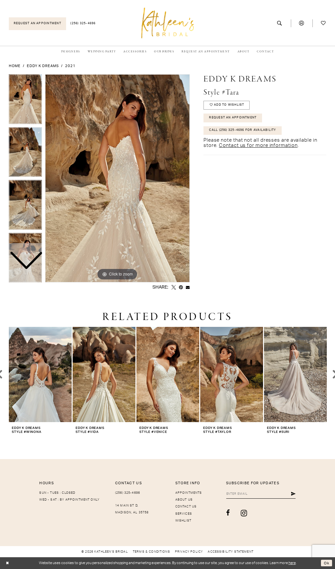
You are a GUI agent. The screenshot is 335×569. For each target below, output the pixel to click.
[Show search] (280, 23)
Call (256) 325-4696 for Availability (242, 130)
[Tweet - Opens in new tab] (173, 287)
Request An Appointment (232, 117)
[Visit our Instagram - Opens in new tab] (244, 513)
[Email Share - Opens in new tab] (188, 288)
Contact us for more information (258, 145)
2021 (70, 66)
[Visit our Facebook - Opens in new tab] (228, 513)
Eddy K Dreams (43, 66)
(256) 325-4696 (127, 492)
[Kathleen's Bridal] (167, 23)
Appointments (188, 492)
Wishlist (183, 520)
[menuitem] (37, 23)
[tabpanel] (117, 178)
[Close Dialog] (7, 563)
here (292, 563)
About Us (184, 499)
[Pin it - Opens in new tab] (181, 287)
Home (15, 66)
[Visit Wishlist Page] (323, 23)
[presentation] (40, 374)
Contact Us (186, 506)
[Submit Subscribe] (293, 494)
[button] (302, 23)
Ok (326, 563)
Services (183, 513)
